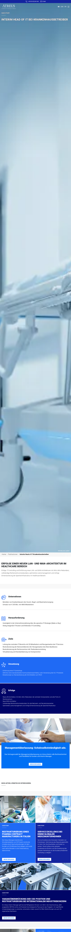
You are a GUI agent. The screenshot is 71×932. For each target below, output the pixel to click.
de (58, 6)
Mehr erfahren (9, 859)
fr (65, 6)
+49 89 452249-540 (33, 1)
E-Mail (44, 1)
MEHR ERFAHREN (35, 764)
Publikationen (13, 554)
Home (4, 554)
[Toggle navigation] (68, 7)
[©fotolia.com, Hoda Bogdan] (53, 809)
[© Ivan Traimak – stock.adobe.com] (17, 809)
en (62, 6)
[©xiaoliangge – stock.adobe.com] (35, 876)
